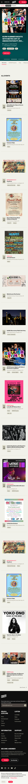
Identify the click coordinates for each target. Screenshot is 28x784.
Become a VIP (18, 736)
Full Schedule (18, 721)
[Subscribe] (25, 705)
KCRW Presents (12, 62)
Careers (3, 736)
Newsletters (4, 740)
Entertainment (4, 718)
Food (2, 721)
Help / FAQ (3, 738)
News (2, 716)
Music (4, 48)
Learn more (6, 53)
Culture (3, 723)
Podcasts (17, 719)
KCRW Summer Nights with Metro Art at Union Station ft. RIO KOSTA (12, 40)
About (2, 733)
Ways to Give (18, 738)
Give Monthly (14, 760)
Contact (3, 742)
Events (2, 725)
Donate (24, 2)
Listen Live (6, 2)
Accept (10, 781)
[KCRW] (3, 697)
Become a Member (19, 733)
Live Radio (17, 714)
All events (4, 62)
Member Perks (18, 742)
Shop (16, 740)
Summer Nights (10, 48)
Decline (3, 781)
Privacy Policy (14, 777)
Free (16, 48)
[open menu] (2, 2)
